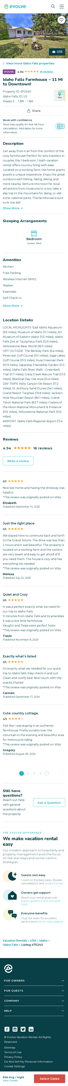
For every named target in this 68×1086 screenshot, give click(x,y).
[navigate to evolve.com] (8, 969)
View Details (10, 1080)
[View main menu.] (62, 6)
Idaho (43, 940)
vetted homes (54, 883)
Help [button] (8, 1010)
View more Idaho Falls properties (30, 63)
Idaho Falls (10, 944)
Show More (11, 208)
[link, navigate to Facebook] (7, 1028)
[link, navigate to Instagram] (15, 1028)
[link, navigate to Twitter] (23, 1028)
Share (36, 110)
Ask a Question (49, 802)
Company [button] (11, 1000)
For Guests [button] (13, 990)
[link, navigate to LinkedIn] (31, 1028)
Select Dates (49, 1078)
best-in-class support (49, 921)
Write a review (18, 461)
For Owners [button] (14, 980)
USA (33, 940)
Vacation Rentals (15, 940)
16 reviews (46, 71)
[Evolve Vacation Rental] (15, 7)
